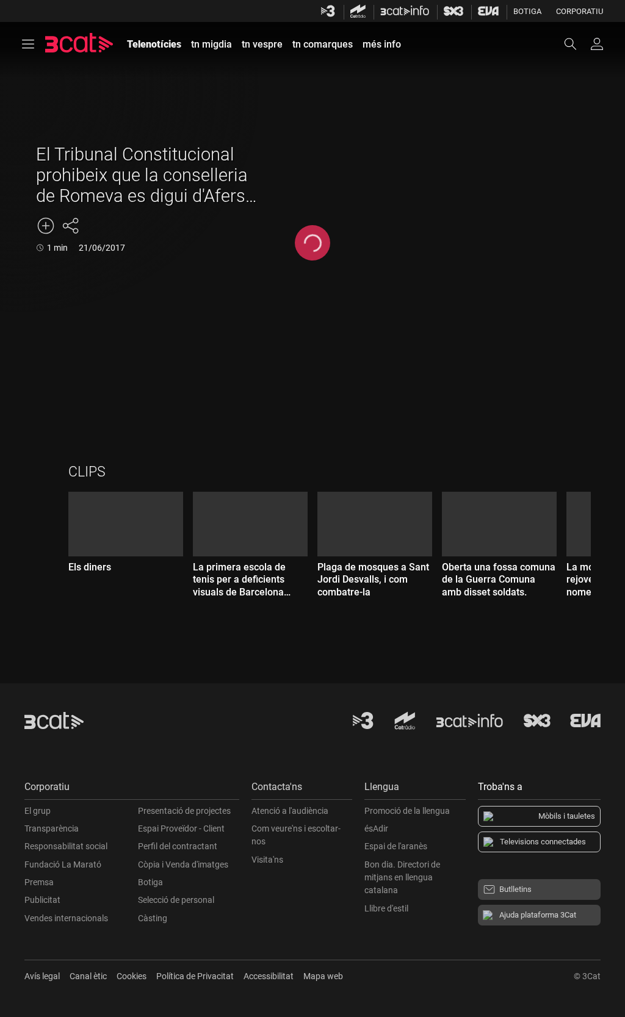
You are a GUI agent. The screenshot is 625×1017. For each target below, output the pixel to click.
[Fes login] (597, 44)
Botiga (527, 11)
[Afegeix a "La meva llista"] (46, 225)
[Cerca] (576, 44)
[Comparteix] (70, 225)
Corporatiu (579, 11)
